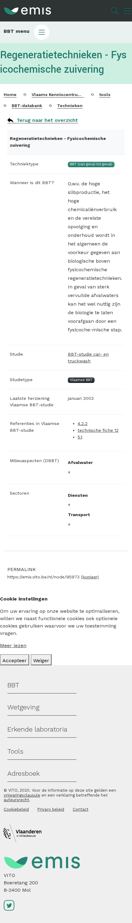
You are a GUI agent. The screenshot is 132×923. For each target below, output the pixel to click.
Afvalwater (80, 462)
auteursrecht (16, 799)
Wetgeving (23, 707)
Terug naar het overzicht (47, 120)
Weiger (41, 660)
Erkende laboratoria (37, 729)
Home (10, 94)
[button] (66, 32)
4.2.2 (82, 423)
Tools (15, 751)
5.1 (80, 436)
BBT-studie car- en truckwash (88, 357)
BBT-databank (27, 105)
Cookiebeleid (16, 809)
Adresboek (23, 773)
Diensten (78, 495)
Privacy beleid (50, 809)
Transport (79, 514)
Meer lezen (13, 645)
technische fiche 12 (98, 430)
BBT (13, 685)
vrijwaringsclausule (22, 795)
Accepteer (14, 660)
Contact (80, 809)
